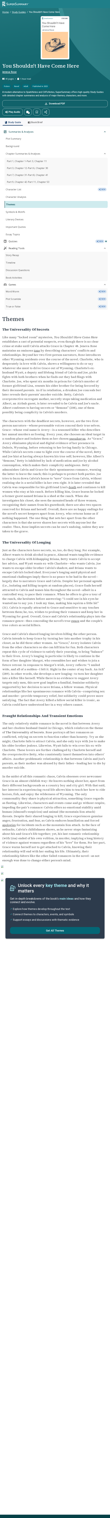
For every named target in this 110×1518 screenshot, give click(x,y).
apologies (9, 825)
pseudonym (77, 439)
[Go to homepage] (15, 4)
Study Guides (19, 12)
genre (75, 621)
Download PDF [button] (57, 103)
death (72, 487)
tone (37, 350)
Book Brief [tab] (37, 122)
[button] (28, 112)
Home (5, 12)
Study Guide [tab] (14, 122)
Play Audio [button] (14, 112)
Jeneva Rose (9, 72)
